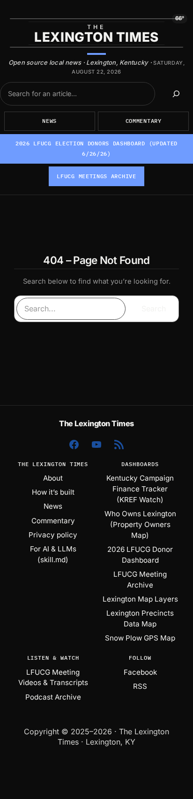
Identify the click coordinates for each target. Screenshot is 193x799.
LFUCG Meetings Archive (96, 176)
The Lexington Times (96, 423)
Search (153, 308)
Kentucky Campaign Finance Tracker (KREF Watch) (140, 489)
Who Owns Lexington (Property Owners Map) (140, 524)
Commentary (144, 120)
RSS (140, 686)
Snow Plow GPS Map (140, 637)
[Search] (176, 94)
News (49, 120)
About (53, 478)
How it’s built (53, 492)
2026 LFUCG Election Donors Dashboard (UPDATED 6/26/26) (96, 148)
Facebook (140, 672)
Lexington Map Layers (140, 599)
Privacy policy (53, 534)
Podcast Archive (53, 697)
